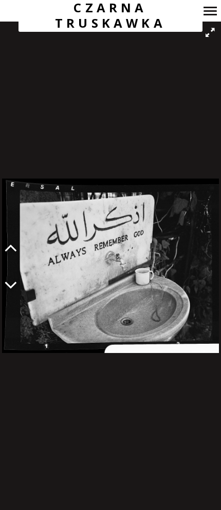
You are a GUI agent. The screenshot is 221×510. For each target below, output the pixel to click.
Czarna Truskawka (110, 15)
